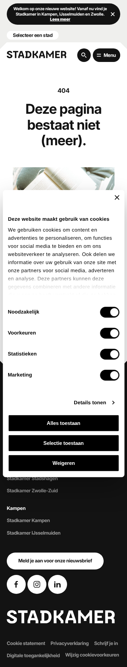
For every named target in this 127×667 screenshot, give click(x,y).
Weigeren (63, 463)
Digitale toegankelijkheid (33, 656)
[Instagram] (36, 584)
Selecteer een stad (32, 35)
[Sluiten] (113, 14)
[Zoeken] (84, 55)
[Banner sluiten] (116, 197)
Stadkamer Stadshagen (32, 478)
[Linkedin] (57, 584)
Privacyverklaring (69, 643)
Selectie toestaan (63, 443)
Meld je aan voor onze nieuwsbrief (55, 561)
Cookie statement (26, 643)
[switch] (109, 333)
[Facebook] (16, 584)
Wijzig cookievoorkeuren (92, 655)
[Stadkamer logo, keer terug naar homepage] (36, 54)
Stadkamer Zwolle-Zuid (32, 491)
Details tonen (90, 403)
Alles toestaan (63, 423)
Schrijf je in (106, 643)
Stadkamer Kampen (28, 520)
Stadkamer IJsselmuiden (34, 533)
